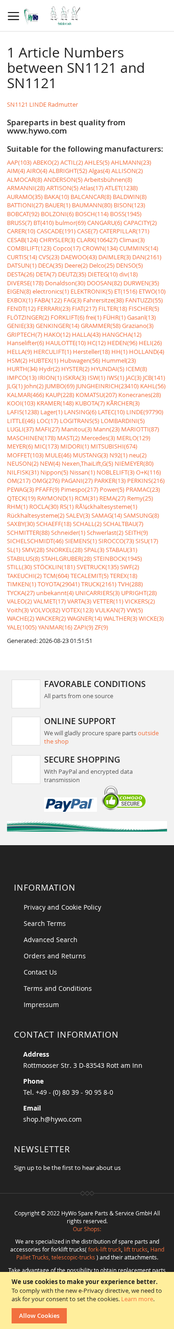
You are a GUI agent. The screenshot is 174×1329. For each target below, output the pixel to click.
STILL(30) (19, 567)
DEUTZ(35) (72, 274)
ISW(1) (96, 377)
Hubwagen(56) (80, 360)
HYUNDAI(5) (107, 369)
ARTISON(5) (62, 188)
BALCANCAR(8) (91, 197)
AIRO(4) (36, 171)
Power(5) (112, 489)
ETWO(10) (152, 291)
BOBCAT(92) (23, 214)
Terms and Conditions (58, 988)
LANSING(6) (80, 412)
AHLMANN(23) (131, 162)
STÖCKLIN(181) (54, 567)
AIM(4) (16, 171)
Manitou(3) (76, 429)
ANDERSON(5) (63, 179)
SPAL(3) (94, 550)
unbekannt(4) (55, 593)
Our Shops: (87, 1229)
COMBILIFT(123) (29, 248)
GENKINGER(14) (57, 325)
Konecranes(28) (139, 395)
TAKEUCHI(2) (24, 575)
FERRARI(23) (54, 308)
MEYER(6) (20, 446)
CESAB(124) (22, 240)
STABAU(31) (121, 550)
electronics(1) (50, 291)
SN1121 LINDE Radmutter (42, 104)
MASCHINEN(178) (31, 438)
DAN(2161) (146, 257)
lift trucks (136, 1249)
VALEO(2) (19, 601)
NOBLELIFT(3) (116, 472)
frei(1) (94, 317)
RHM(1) (17, 506)
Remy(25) (140, 498)
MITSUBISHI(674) (113, 446)
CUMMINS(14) (138, 248)
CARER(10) (21, 231)
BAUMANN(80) (92, 205)
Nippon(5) (54, 472)
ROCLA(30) (43, 506)
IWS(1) (115, 377)
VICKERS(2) (140, 601)
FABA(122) (48, 300)
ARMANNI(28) (26, 188)
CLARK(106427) (97, 240)
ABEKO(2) (46, 162)
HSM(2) (17, 360)
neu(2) (138, 455)
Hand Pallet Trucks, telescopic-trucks (90, 1253)
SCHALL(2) (87, 524)
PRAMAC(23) (143, 489)
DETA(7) (46, 274)
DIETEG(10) (103, 274)
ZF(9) (101, 627)
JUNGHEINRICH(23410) (107, 386)
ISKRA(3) (74, 377)
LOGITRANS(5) (79, 421)
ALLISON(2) (127, 171)
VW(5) (135, 610)
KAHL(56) (153, 386)
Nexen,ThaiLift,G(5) (87, 463)
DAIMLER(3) (114, 257)
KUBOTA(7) (90, 403)
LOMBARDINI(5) (123, 421)
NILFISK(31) (23, 472)
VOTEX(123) (78, 610)
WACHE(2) (20, 618)
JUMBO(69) (60, 386)
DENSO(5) (129, 265)
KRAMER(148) (55, 403)
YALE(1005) (22, 627)
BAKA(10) (56, 197)
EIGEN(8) (19, 291)
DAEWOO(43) (79, 257)
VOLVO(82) (45, 610)
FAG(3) (73, 300)
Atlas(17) (91, 188)
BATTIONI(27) (25, 205)
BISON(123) (129, 205)
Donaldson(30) (65, 283)
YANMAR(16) (55, 627)
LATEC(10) (111, 412)
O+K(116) (148, 472)
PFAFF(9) (47, 489)
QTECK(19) (21, 498)
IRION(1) (50, 377)
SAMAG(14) (106, 515)
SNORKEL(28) (64, 550)
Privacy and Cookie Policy (62, 907)
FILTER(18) (112, 308)
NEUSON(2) (23, 463)
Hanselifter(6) (25, 343)
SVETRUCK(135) (98, 567)
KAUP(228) (59, 395)
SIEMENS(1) (81, 541)
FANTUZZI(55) (144, 300)
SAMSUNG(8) (141, 515)
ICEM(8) (136, 369)
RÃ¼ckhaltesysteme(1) (106, 506)
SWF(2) (129, 567)
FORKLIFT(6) (67, 317)
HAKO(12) (57, 334)
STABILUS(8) (23, 558)
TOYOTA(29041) (59, 584)
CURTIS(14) (22, 257)
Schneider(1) (68, 532)
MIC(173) (46, 446)
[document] (88, 1300)
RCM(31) (86, 498)
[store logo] (54, 15)
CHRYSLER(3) (57, 240)
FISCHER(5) (144, 308)
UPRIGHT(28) (139, 593)
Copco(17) (67, 248)
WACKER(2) (51, 618)
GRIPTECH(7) (24, 334)
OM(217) (19, 480)
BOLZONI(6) (57, 214)
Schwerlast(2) (105, 532)
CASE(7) (87, 231)
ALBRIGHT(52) (68, 171)
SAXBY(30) (21, 524)
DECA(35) (50, 265)
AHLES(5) (97, 162)
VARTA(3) (79, 601)
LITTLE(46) (21, 421)
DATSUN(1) (22, 265)
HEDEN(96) (122, 343)
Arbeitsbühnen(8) (108, 179)
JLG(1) (15, 386)
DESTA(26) (20, 274)
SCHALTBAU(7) (123, 524)
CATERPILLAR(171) (124, 231)
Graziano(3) (138, 325)
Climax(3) (132, 240)
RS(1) (67, 506)
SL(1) (13, 550)
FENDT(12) (21, 308)
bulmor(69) (70, 222)
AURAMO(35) (25, 197)
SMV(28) (33, 550)
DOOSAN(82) (104, 283)
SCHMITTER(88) (28, 532)
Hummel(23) (119, 360)
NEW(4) (50, 463)
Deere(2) (76, 265)
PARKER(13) (110, 480)
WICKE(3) (151, 618)
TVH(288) (130, 584)
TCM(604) (56, 575)
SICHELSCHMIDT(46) (35, 541)
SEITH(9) (136, 532)
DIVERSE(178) (25, 283)
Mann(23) (106, 429)
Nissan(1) (82, 472)
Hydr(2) (49, 369)
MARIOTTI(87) (140, 429)
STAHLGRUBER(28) (66, 558)
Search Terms (45, 923)
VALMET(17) (49, 601)
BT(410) (43, 222)
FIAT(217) (84, 308)
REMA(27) (112, 498)
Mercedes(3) (98, 438)
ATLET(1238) (121, 188)
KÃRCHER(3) (123, 403)
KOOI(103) (21, 403)
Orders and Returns (55, 955)
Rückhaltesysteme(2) (35, 515)
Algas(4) (99, 171)
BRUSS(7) (19, 222)
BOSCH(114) (92, 214)
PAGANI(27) (77, 480)
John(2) (34, 386)
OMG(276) (46, 480)
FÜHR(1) (114, 317)
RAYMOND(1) (55, 498)
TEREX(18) (123, 575)
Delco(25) (102, 265)
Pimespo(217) (79, 489)
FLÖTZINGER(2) (28, 317)
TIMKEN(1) (21, 584)
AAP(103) (19, 162)
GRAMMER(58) (101, 325)
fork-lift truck (104, 1249)
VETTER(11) (108, 601)
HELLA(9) (19, 351)
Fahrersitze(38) (103, 300)
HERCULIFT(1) (52, 351)
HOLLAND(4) (146, 351)
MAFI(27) (47, 429)
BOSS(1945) (126, 214)
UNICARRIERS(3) (97, 593)
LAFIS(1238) (23, 412)
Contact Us (40, 972)
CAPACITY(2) (140, 222)
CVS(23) (49, 257)
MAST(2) (68, 438)
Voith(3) (18, 610)
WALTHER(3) (120, 618)
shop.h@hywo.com (52, 1119)
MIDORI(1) (74, 446)
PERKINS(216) (146, 480)
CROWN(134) (100, 248)
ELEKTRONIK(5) (92, 291)
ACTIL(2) (71, 162)
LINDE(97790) (144, 412)
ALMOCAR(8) (24, 179)
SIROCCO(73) (116, 541)
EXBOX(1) (20, 300)
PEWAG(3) (20, 489)
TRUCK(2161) (98, 584)
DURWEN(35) (141, 283)
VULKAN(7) (110, 610)
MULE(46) (58, 455)
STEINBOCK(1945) (117, 558)
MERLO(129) (133, 438)
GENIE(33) (20, 325)
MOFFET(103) (25, 455)
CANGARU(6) (104, 222)
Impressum (41, 1004)
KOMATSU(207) (96, 395)
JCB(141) (154, 377)
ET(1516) (125, 291)
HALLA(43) (86, 334)
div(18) (128, 274)
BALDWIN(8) (130, 197)
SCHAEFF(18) (53, 524)
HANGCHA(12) (122, 334)
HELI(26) (150, 343)
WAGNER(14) (84, 618)
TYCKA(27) (21, 593)
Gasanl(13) (141, 317)
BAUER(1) (58, 205)
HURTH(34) (22, 369)
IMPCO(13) (22, 377)
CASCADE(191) (56, 231)
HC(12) (96, 343)
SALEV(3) (78, 515)
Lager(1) (51, 412)
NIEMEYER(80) (134, 463)
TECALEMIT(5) (90, 575)
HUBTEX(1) (43, 360)
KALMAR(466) (25, 395)
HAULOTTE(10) (65, 343)
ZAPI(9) (83, 627)
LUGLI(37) (20, 429)
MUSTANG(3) (90, 455)
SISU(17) (146, 541)
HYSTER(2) (75, 369)
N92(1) (119, 455)
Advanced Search (50, 939)
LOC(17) (47, 421)
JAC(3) (134, 377)
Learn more (137, 1299)
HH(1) (119, 351)
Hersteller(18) (91, 351)
